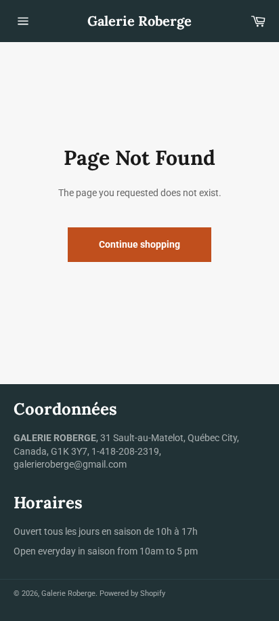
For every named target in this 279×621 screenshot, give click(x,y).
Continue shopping (139, 244)
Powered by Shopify (132, 593)
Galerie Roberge (139, 20)
